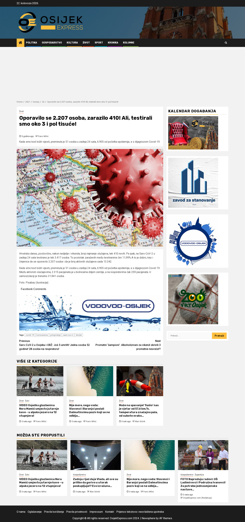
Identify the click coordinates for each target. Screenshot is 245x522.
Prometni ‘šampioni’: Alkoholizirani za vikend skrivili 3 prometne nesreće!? (128, 345)
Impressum (96, 511)
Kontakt (109, 511)
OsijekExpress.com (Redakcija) (197, 498)
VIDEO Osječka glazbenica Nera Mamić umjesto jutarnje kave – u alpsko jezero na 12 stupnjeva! (39, 410)
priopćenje (55, 335)
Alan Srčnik (140, 421)
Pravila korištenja (54, 511)
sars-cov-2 (68, 335)
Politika (31, 42)
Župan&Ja (199, 475)
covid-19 (30, 335)
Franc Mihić (43, 136)
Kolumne (128, 42)
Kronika (113, 42)
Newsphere (148, 518)
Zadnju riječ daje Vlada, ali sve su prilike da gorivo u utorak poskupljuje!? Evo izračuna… (95, 483)
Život (86, 42)
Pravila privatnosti (76, 511)
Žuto (27, 401)
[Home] (20, 43)
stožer (79, 335)
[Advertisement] (122, 72)
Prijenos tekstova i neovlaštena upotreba (140, 511)
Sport (99, 42)
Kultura (72, 42)
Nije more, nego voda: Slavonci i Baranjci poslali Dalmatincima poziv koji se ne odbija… (89, 410)
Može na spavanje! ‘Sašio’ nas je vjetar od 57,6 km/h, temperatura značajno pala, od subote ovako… (139, 410)
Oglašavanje (35, 511)
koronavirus (42, 335)
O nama (21, 511)
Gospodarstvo (52, 42)
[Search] (226, 42)
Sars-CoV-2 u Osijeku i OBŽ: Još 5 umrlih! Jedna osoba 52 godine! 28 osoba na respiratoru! (54, 345)
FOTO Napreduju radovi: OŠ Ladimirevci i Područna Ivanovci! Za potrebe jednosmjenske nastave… (203, 484)
